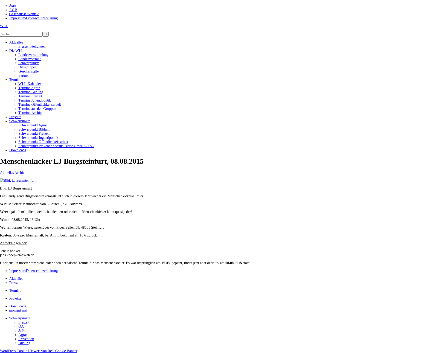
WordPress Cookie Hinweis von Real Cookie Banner (38, 351)
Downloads (17, 306)
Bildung (24, 343)
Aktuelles (16, 278)
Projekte (15, 298)
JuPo (22, 331)
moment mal (18, 310)
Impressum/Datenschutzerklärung (33, 271)
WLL (4, 26)
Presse (13, 283)
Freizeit (23, 322)
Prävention (26, 339)
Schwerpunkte (19, 318)
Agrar (22, 335)
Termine (15, 290)
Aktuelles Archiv (12, 173)
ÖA (21, 326)
